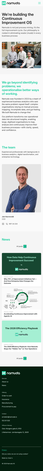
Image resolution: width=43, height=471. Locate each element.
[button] (39, 3)
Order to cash (7, 396)
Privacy (4, 450)
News (4, 385)
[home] (11, 3)
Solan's (10, 458)
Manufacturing (7, 403)
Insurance (5, 399)
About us (5, 382)
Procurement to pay (9, 407)
